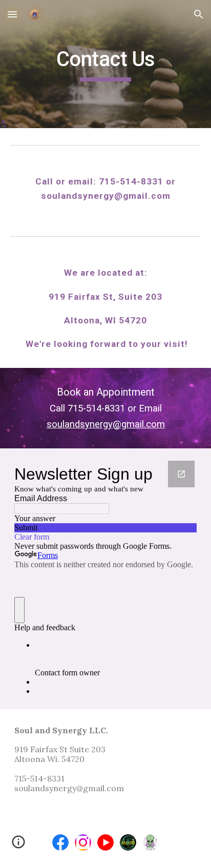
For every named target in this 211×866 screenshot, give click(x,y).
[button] (12, 14)
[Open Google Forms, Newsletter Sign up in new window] (181, 474)
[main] (105, 64)
